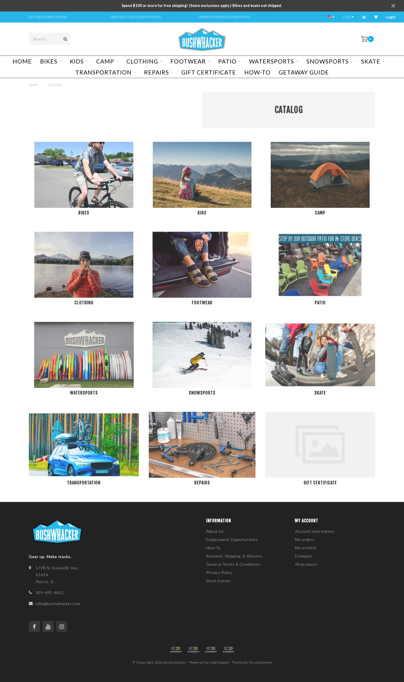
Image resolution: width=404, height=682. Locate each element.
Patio (227, 61)
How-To (257, 72)
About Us (215, 531)
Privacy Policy (219, 572)
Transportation (103, 72)
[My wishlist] (376, 17)
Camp (105, 61)
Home (22, 61)
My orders (305, 539)
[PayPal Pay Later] (211, 650)
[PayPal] (193, 650)
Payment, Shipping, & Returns (234, 556)
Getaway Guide (304, 72)
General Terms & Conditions (233, 564)
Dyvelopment (260, 662)
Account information (314, 531)
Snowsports (327, 61)
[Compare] (364, 17)
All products (306, 564)
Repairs (156, 72)
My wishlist (306, 547)
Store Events (218, 580)
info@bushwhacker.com (58, 603)
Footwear (188, 61)
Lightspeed (219, 662)
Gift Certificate (208, 72)
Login (391, 17)
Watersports (271, 61)
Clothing (142, 61)
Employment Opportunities (232, 539)
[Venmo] (228, 650)
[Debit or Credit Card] (175, 650)
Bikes (48, 61)
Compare (303, 556)
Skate (370, 61)
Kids (77, 61)
